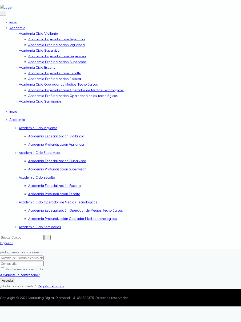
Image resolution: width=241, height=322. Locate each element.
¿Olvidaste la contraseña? (20, 275)
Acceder (7, 280)
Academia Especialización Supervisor (57, 56)
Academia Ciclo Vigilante (38, 33)
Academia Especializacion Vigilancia (56, 39)
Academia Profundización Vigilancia (56, 45)
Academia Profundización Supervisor (57, 62)
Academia (17, 28)
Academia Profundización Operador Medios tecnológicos (73, 96)
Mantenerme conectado (24, 269)
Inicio (13, 22)
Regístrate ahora (51, 286)
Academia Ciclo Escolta (37, 67)
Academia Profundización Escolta (54, 79)
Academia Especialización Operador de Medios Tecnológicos (76, 90)
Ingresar (6, 243)
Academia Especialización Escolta (54, 73)
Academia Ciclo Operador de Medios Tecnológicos (58, 84)
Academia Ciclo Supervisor (40, 50)
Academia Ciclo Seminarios (40, 101)
